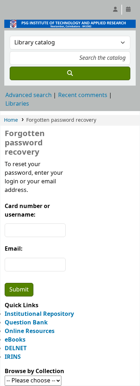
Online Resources (30, 331)
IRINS (13, 357)
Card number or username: (27, 210)
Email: (14, 249)
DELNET (16, 348)
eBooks (15, 340)
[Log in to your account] (115, 9)
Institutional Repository (39, 314)
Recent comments (82, 95)
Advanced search (28, 95)
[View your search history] (128, 9)
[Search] (70, 73)
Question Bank (26, 322)
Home (11, 120)
